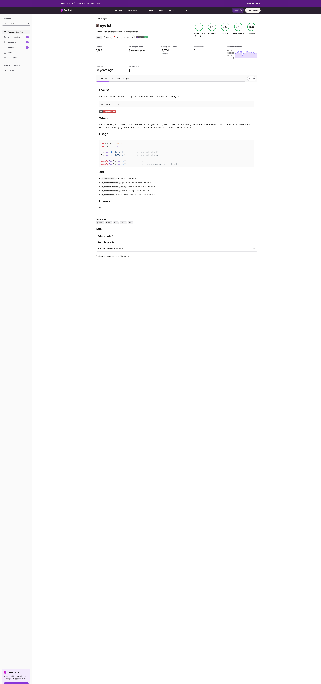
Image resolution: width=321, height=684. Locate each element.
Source (252, 78)
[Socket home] (66, 10)
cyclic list (123, 96)
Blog (161, 10)
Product (118, 10)
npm (98, 18)
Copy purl (125, 37)
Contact (185, 10)
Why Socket (133, 10)
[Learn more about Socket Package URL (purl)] (133, 37)
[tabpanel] (176, 148)
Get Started (253, 10)
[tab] (103, 79)
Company (149, 10)
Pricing (172, 10)
